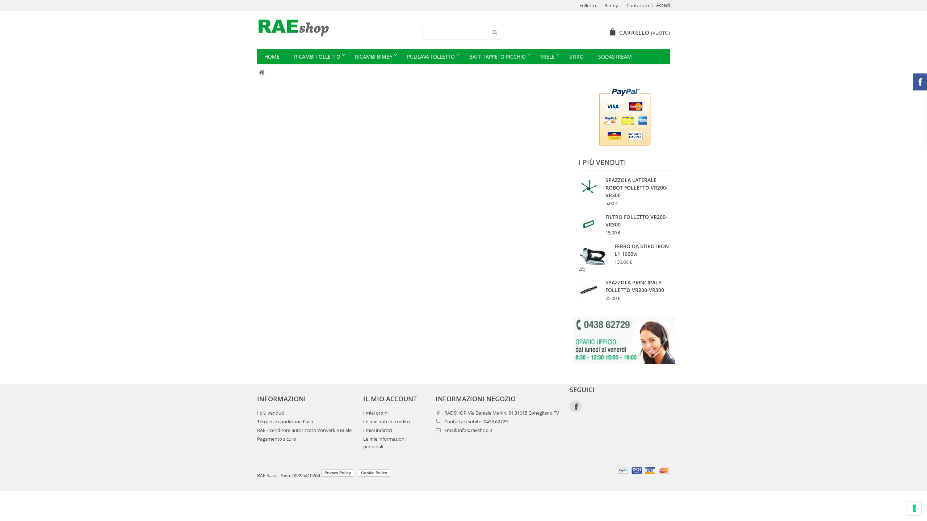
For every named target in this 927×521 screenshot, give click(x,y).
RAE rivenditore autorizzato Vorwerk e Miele (304, 430)
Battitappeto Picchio (497, 56)
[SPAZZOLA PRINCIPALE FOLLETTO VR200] (589, 290)
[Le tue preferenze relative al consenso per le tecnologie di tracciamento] (914, 508)
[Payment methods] (643, 474)
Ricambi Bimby (374, 56)
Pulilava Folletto (431, 56)
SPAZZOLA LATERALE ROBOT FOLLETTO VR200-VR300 (636, 188)
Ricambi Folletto (317, 56)
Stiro (576, 56)
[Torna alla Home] (261, 72)
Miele (547, 56)
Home (272, 56)
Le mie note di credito (386, 422)
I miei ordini (376, 413)
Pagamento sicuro (276, 439)
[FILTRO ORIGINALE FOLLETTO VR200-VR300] (589, 224)
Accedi (663, 5)
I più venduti (602, 162)
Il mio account (390, 398)
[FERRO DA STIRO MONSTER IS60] (593, 258)
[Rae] (325, 27)
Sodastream (615, 56)
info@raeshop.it (475, 430)
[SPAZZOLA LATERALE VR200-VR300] (589, 188)
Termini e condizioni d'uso (285, 422)
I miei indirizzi (377, 430)
